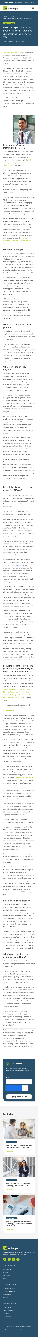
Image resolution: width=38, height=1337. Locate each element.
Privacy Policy (9, 1330)
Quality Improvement (29, 2)
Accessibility (29, 1330)
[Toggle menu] (33, 8)
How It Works (7, 1307)
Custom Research (9, 1291)
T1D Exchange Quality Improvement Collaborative (17, 163)
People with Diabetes (8, 2)
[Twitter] (9, 1259)
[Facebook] (4, 1259)
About (5, 1279)
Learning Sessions (9, 1310)
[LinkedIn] (13, 1259)
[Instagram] (18, 1259)
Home (5, 16)
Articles (11, 16)
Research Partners (19, 2)
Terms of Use (19, 1330)
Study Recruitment (9, 1288)
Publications (7, 1294)
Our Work (6, 1313)
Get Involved (7, 1269)
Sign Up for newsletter (19, 1097)
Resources (6, 1275)
